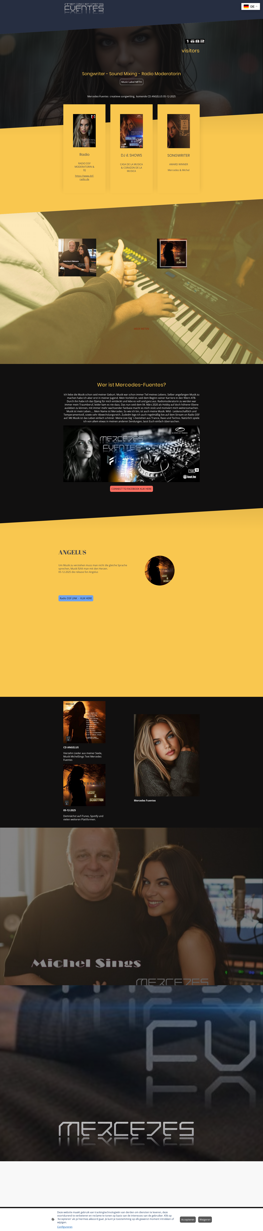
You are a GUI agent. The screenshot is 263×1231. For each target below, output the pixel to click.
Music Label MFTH (131, 82)
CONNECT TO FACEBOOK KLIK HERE (131, 488)
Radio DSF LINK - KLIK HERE (76, 598)
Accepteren (187, 1219)
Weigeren (205, 1219)
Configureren (64, 1227)
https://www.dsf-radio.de (84, 177)
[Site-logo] (84, 9)
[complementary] (250, 7)
